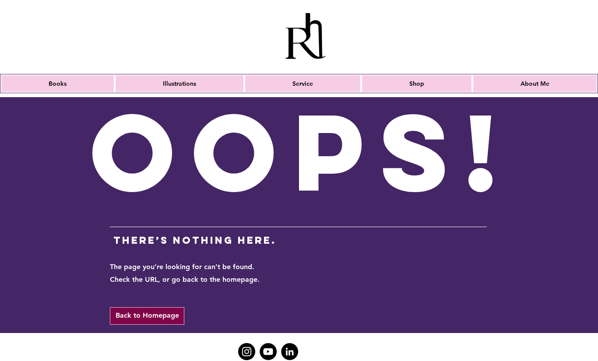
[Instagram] (246, 351)
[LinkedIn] (289, 351)
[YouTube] (268, 351)
